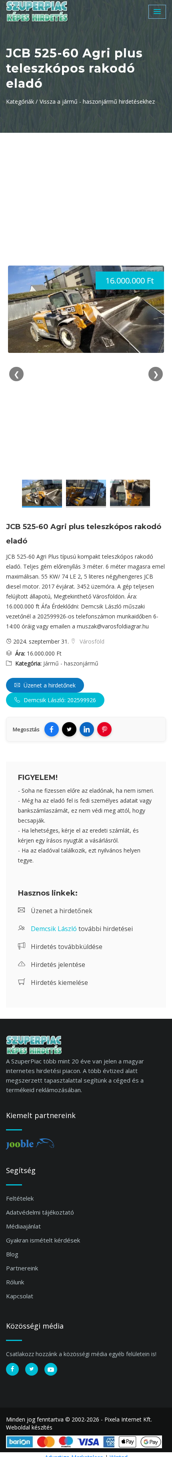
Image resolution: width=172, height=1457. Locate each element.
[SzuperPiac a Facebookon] (12, 1369)
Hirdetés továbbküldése (65, 946)
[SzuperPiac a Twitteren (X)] (31, 1369)
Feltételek (20, 1198)
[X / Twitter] (69, 729)
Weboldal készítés (29, 1427)
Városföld (91, 641)
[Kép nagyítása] (42, 494)
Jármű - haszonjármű (70, 663)
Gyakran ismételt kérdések (43, 1240)
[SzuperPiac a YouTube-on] (50, 1369)
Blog (12, 1254)
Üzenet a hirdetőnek (49, 685)
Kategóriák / (22, 101)
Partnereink (22, 1268)
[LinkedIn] (87, 729)
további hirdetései (82, 928)
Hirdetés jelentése (57, 964)
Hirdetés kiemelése (58, 982)
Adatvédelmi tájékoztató (40, 1212)
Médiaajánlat (23, 1226)
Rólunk (15, 1282)
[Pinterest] (104, 729)
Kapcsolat (19, 1296)
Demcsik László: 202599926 (59, 700)
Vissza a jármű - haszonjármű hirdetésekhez (97, 101)
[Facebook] (51, 729)
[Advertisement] (86, 192)
